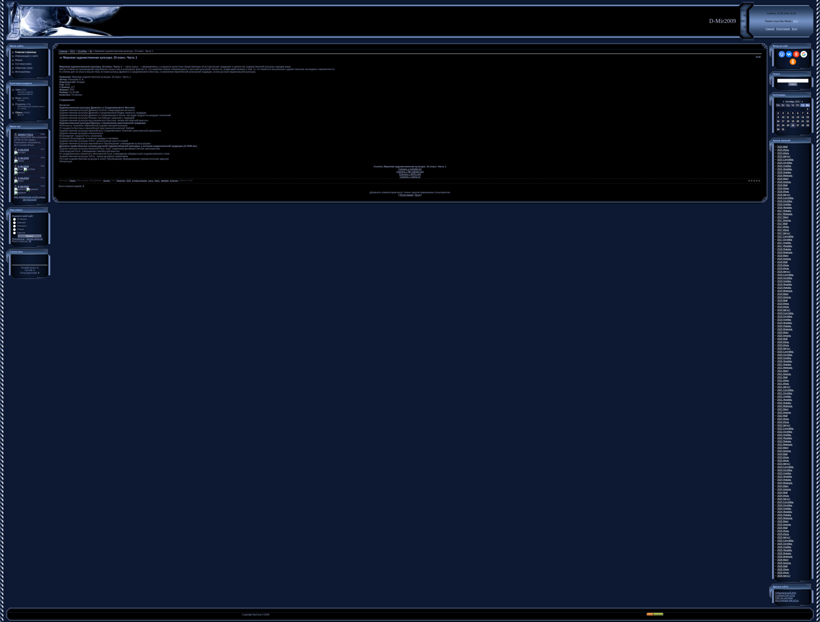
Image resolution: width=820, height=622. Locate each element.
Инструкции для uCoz (787, 600)
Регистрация (783, 29)
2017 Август (783, 233)
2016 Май (782, 185)
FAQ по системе (784, 598)
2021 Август (783, 386)
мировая (165, 181)
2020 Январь (784, 326)
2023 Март (783, 447)
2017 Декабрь (784, 246)
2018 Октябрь (784, 278)
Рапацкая (121, 181)
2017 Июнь (783, 226)
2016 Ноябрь (784, 204)
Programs (20, 104)
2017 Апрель (784, 220)
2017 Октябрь (784, 239)
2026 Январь (784, 553)
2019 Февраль (784, 290)
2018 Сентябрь (785, 274)
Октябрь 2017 (792, 101)
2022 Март (783, 409)
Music (18, 98)
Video (18, 89)
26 (90, 51)
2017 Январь (784, 210)
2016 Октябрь (784, 201)
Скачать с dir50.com (410, 174)
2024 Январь (784, 479)
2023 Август (783, 463)
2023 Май (782, 454)
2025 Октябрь (784, 543)
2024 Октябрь (784, 505)
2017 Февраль (784, 214)
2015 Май (782, 146)
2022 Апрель (784, 412)
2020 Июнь (783, 342)
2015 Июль (783, 153)
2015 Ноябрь (784, 166)
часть (150, 181)
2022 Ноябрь (784, 435)
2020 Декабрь (784, 361)
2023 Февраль (784, 444)
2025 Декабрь (784, 550)
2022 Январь (784, 403)
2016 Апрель (784, 182)
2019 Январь (784, 287)
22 (807, 121)
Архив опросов (34, 239)
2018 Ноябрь (784, 281)
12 (793, 117)
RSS (795, 21)
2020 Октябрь (784, 354)
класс (157, 181)
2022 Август (783, 425)
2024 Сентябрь (785, 502)
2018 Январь (784, 249)
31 (783, 129)
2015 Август (783, 156)
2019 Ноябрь (784, 319)
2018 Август (783, 271)
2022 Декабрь (784, 438)
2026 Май (782, 566)
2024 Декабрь (784, 511)
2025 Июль (783, 534)
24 (783, 125)
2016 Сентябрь (785, 198)
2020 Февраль (784, 329)
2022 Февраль (784, 406)
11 (788, 117)
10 (783, 117)
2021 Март (783, 370)
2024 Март (783, 486)
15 (807, 117)
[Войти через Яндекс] (796, 54)
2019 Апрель (784, 297)
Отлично (21, 219)
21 (802, 121)
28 (802, 125)
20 (798, 121)
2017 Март (783, 217)
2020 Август (783, 348)
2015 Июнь (783, 150)
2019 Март (783, 294)
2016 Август (783, 194)
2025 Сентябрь (785, 540)
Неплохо (21, 226)
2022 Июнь (783, 419)
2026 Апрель (784, 563)
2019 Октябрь (784, 316)
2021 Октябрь (784, 393)
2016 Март (783, 178)
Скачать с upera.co (410, 176)
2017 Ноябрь (784, 242)
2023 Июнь (783, 457)
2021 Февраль (784, 367)
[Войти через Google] (803, 54)
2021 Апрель (784, 374)
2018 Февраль (784, 252)
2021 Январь (784, 364)
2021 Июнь (783, 380)
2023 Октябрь (784, 470)
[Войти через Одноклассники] (793, 61)
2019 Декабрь (784, 322)
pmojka (106, 181)
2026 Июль (783, 572)
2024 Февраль (784, 483)
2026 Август (783, 575)
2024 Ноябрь (784, 508)
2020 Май (782, 338)
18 (788, 121)
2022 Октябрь (784, 431)
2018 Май (782, 262)
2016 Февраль (784, 175)
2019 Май (782, 300)
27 (798, 125)
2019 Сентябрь (785, 313)
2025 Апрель (784, 524)
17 (783, 121)
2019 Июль (783, 306)
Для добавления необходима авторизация (29, 198)
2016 (128, 181)
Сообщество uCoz (785, 595)
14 (802, 117)
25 (788, 125)
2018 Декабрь (784, 284)
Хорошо (21, 222)
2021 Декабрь (784, 399)
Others (19, 112)
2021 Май (782, 377)
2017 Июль (783, 230)
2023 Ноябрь (784, 473)
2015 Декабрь (784, 169)
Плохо (20, 229)
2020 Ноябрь (784, 358)
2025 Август (783, 537)
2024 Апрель (784, 489)
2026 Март (783, 559)
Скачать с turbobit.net (410, 169)
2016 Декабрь (784, 207)
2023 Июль (783, 460)
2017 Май (782, 223)
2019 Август (783, 310)
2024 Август (783, 499)
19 (793, 121)
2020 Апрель (784, 335)
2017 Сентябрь (785, 236)
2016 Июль (783, 191)
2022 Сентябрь (785, 428)
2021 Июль (783, 383)
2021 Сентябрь (785, 390)
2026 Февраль (784, 556)
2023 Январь (784, 441)
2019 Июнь (783, 303)
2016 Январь (784, 172)
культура (174, 181)
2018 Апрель (784, 258)
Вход (794, 29)
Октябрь (82, 51)
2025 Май (782, 527)
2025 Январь (784, 515)
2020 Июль (783, 345)
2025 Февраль (784, 518)
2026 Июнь (783, 569)
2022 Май (782, 415)
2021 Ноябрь (784, 396)
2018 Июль (783, 268)
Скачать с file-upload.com (410, 171)
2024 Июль (783, 495)
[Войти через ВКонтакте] (789, 54)
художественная (139, 181)
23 (778, 125)
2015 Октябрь (784, 162)
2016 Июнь (783, 188)
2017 (72, 51)
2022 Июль (783, 422)
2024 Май (782, 492)
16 (778, 121)
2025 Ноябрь (784, 547)
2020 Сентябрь (785, 351)
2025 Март (783, 521)
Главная (770, 29)
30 (778, 129)
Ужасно (21, 232)
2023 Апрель (784, 451)
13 (798, 117)
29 (807, 125)
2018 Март (783, 255)
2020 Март (783, 332)
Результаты (18, 239)
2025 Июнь (783, 531)
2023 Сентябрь (785, 467)
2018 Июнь (783, 265)
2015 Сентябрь (785, 159)
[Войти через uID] (782, 54)
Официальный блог (785, 592)
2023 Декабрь (784, 476)
